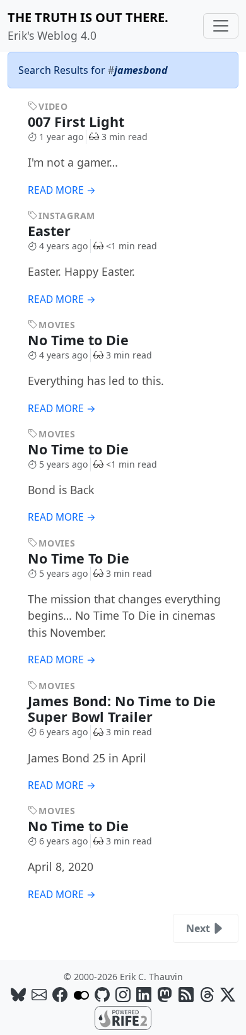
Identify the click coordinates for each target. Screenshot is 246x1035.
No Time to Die (80, 340)
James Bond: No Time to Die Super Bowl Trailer (122, 709)
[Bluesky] (18, 994)
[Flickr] (81, 994)
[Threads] (206, 994)
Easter (51, 231)
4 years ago (63, 246)
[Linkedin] (143, 994)
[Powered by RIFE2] (123, 1017)
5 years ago (63, 464)
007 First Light (78, 121)
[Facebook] (59, 994)
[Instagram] (123, 994)
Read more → (62, 190)
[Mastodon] (164, 994)
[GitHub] (102, 994)
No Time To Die (80, 558)
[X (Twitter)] (227, 994)
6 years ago (63, 732)
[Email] (39, 994)
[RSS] (186, 994)
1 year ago (61, 137)
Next (198, 928)
